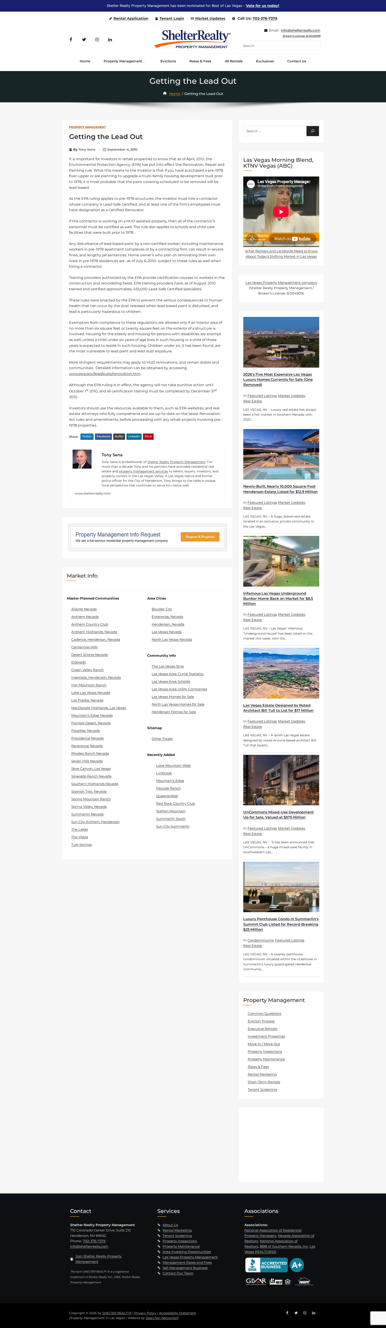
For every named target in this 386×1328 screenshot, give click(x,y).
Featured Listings (262, 396)
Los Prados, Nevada (87, 700)
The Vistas (79, 837)
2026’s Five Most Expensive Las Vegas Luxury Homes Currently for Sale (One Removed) (278, 379)
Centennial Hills (84, 647)
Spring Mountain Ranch (91, 799)
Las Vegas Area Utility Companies (179, 689)
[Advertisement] (282, 1144)
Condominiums (260, 940)
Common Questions (264, 1013)
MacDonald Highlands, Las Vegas (98, 708)
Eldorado (78, 662)
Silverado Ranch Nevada (91, 776)
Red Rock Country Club (175, 803)
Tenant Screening (262, 1089)
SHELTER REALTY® (117, 1313)
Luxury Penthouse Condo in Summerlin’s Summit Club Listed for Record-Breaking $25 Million (281, 924)
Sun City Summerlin (172, 826)
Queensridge (167, 796)
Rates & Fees (258, 1067)
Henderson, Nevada (168, 624)
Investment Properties (266, 1036)
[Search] (312, 131)
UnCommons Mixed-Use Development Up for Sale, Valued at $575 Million (278, 814)
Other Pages (162, 739)
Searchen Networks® (162, 1318)
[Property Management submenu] (145, 61)
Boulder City (162, 609)
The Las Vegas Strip (168, 666)
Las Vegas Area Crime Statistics (177, 674)
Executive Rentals (262, 1029)
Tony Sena (87, 149)
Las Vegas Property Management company (281, 282)
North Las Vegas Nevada (172, 639)
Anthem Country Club (89, 624)
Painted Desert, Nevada (91, 723)
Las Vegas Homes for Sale (173, 697)
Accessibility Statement (177, 1313)
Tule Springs (81, 844)
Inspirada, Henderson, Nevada (96, 677)
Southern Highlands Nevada (94, 784)
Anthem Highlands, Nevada (94, 632)
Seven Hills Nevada (87, 761)
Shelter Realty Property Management (176, 462)
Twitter (87, 436)
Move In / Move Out (264, 1044)
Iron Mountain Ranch (89, 685)
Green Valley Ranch (87, 670)
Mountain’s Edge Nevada (92, 715)
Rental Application (130, 18)
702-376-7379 (265, 18)
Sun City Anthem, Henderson (95, 822)
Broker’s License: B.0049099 (301, 36)
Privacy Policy (145, 1313)
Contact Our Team (178, 1273)
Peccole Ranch (168, 788)
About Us (170, 1225)
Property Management (87, 127)
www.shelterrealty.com (93, 493)
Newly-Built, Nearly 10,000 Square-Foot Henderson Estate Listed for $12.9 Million (280, 489)
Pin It (148, 436)
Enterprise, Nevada (167, 617)
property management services (143, 471)
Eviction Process (261, 1021)
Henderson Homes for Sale (174, 712)
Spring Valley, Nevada (89, 806)
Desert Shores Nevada (89, 654)
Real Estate (252, 401)
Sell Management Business (185, 1268)
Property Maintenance (266, 1059)
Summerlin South (171, 819)
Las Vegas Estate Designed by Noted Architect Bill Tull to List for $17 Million (278, 708)
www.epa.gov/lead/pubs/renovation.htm (105, 374)
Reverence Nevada (87, 746)
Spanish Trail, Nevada (89, 791)
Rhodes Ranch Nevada (90, 753)
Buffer (119, 436)
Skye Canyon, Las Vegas (91, 768)
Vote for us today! (262, 6)
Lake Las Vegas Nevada (90, 692)
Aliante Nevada (84, 609)
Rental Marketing (262, 1074)
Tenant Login (171, 18)
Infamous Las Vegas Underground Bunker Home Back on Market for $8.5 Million (278, 598)
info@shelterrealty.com (300, 30)
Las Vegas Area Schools (171, 681)
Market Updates (210, 18)
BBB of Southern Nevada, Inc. (284, 1246)
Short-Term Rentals (264, 1082)
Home (174, 94)
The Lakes (79, 829)
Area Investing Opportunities (187, 1252)
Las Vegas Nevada (167, 632)
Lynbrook (164, 773)
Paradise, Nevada (85, 730)
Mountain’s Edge (170, 781)
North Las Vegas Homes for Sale (178, 704)
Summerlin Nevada (87, 814)
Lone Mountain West (173, 765)
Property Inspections (265, 1051)
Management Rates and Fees (187, 1262)
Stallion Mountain (170, 811)
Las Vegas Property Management (190, 1257)
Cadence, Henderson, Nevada (95, 639)
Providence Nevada (87, 738)
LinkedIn (134, 436)
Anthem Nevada (85, 617)
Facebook (103, 436)
